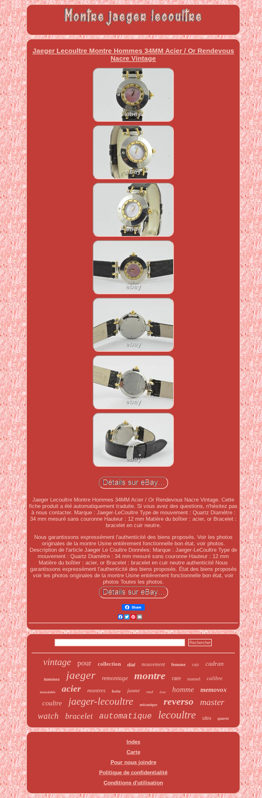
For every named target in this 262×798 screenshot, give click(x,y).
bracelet (79, 716)
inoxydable (47, 692)
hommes (52, 679)
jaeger (81, 675)
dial (131, 664)
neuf (149, 692)
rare (176, 678)
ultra (206, 718)
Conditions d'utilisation (133, 783)
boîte (116, 691)
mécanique (148, 704)
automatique (125, 716)
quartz (223, 718)
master (212, 702)
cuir (195, 664)
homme (183, 690)
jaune (133, 690)
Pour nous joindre (133, 762)
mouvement (153, 664)
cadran (214, 663)
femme (178, 664)
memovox (213, 690)
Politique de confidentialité (133, 773)
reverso (179, 701)
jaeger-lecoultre (100, 701)
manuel (193, 679)
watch (48, 716)
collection (109, 664)
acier (71, 688)
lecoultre (177, 715)
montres (96, 690)
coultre (52, 703)
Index (133, 742)
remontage (115, 678)
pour (84, 663)
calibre (215, 678)
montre (150, 675)
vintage (57, 661)
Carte (133, 752)
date (162, 692)
